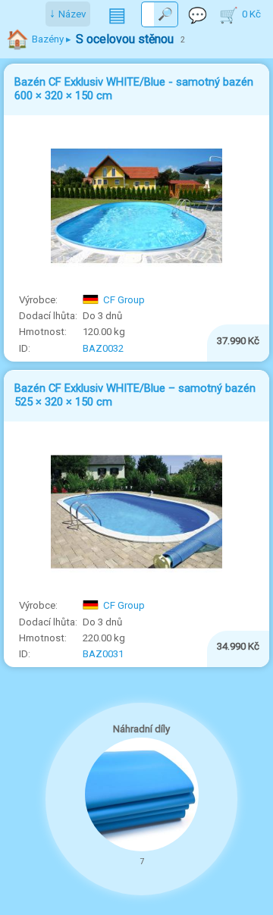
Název (72, 14)
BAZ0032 (103, 348)
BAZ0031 (103, 654)
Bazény (48, 39)
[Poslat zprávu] (198, 14)
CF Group (124, 300)
